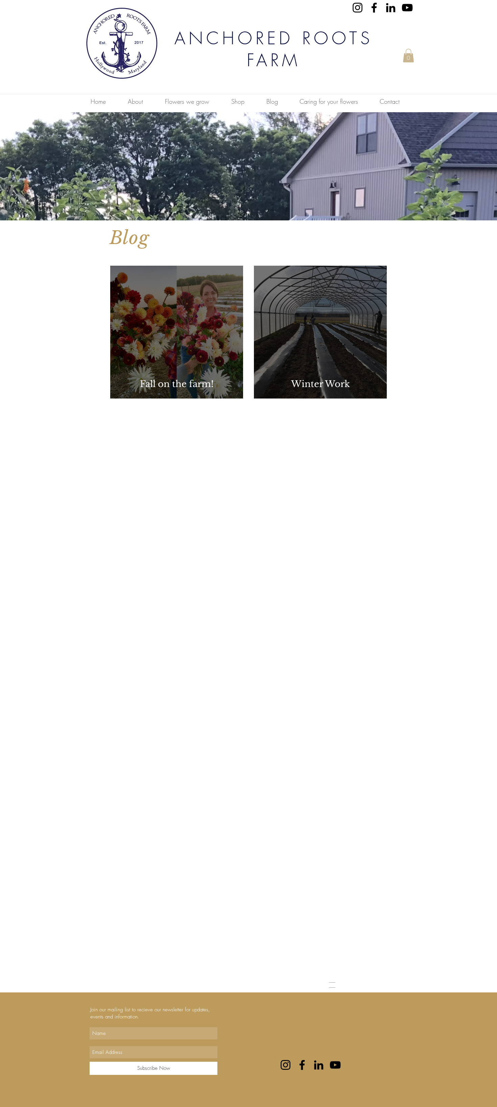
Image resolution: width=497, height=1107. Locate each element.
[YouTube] (407, 7)
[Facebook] (374, 7)
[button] (408, 56)
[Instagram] (357, 7)
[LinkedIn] (390, 7)
